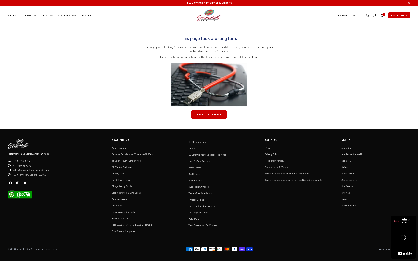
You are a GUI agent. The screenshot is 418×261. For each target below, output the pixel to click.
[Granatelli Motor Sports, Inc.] (209, 15)
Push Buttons (195, 180)
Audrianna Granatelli (351, 154)
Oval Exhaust (194, 174)
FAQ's (267, 147)
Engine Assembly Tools (123, 211)
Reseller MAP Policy (274, 160)
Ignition (192, 148)
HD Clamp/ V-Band (197, 142)
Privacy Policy (272, 154)
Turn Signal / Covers (198, 212)
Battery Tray (118, 173)
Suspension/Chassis (198, 186)
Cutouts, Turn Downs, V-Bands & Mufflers (132, 154)
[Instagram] (18, 183)
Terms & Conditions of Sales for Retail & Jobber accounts (293, 179)
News (344, 199)
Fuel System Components (124, 231)
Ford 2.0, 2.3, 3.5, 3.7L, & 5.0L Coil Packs (132, 224)
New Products (119, 147)
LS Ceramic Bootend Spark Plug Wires (207, 154)
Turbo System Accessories (201, 206)
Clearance (117, 205)
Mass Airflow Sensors (199, 161)
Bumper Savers (119, 199)
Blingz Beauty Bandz (122, 186)
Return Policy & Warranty (277, 167)
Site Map (345, 192)
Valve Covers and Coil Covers (202, 225)
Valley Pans (193, 218)
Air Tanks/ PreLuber (122, 167)
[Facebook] (10, 183)
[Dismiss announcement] (409, 3)
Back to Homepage (209, 114)
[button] (367, 15)
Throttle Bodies (196, 199)
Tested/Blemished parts (200, 193)
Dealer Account (349, 205)
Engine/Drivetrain (121, 218)
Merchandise (194, 167)
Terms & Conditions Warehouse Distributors (287, 173)
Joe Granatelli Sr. (349, 179)
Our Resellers (347, 186)
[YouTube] (25, 183)
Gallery (344, 167)
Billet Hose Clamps (121, 179)
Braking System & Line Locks (126, 192)
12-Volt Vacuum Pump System (126, 160)
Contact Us (347, 160)
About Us (346, 147)
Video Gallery (347, 173)
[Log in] (374, 15)
